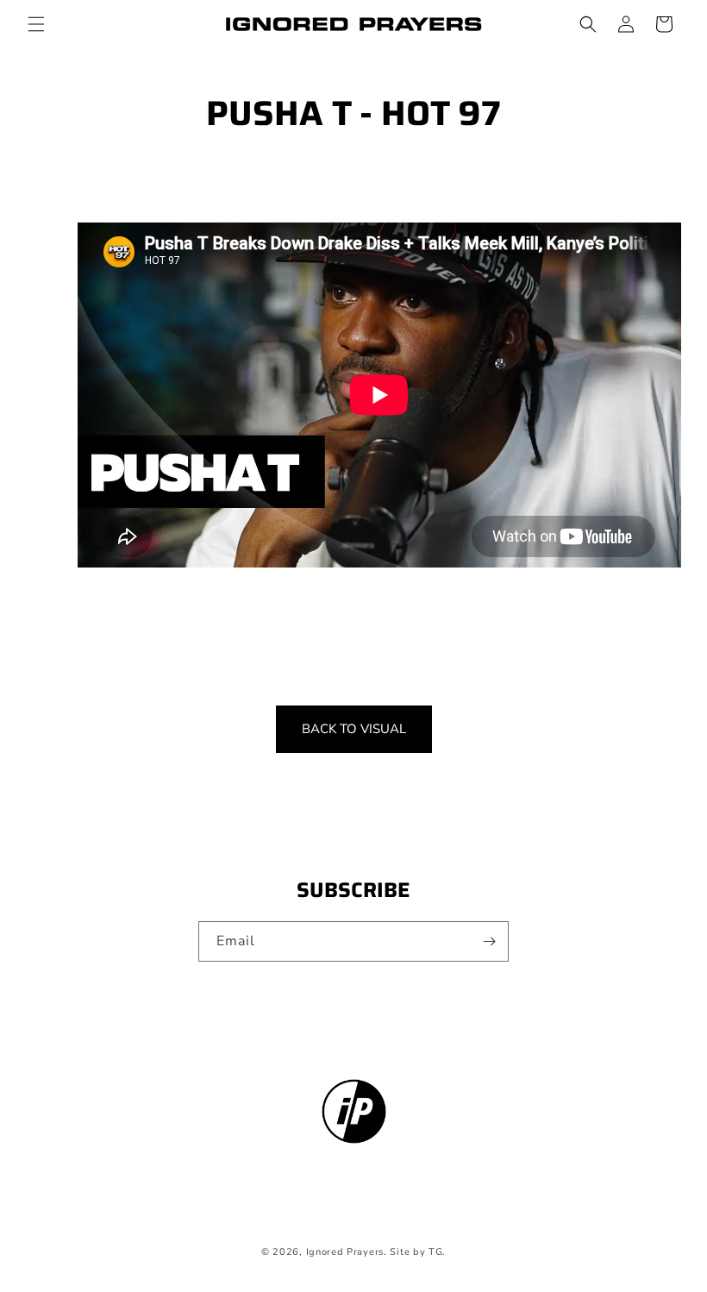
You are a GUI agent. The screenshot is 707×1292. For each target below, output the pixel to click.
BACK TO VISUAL (354, 728)
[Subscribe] (489, 941)
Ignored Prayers (345, 1251)
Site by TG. (418, 1251)
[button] (36, 24)
